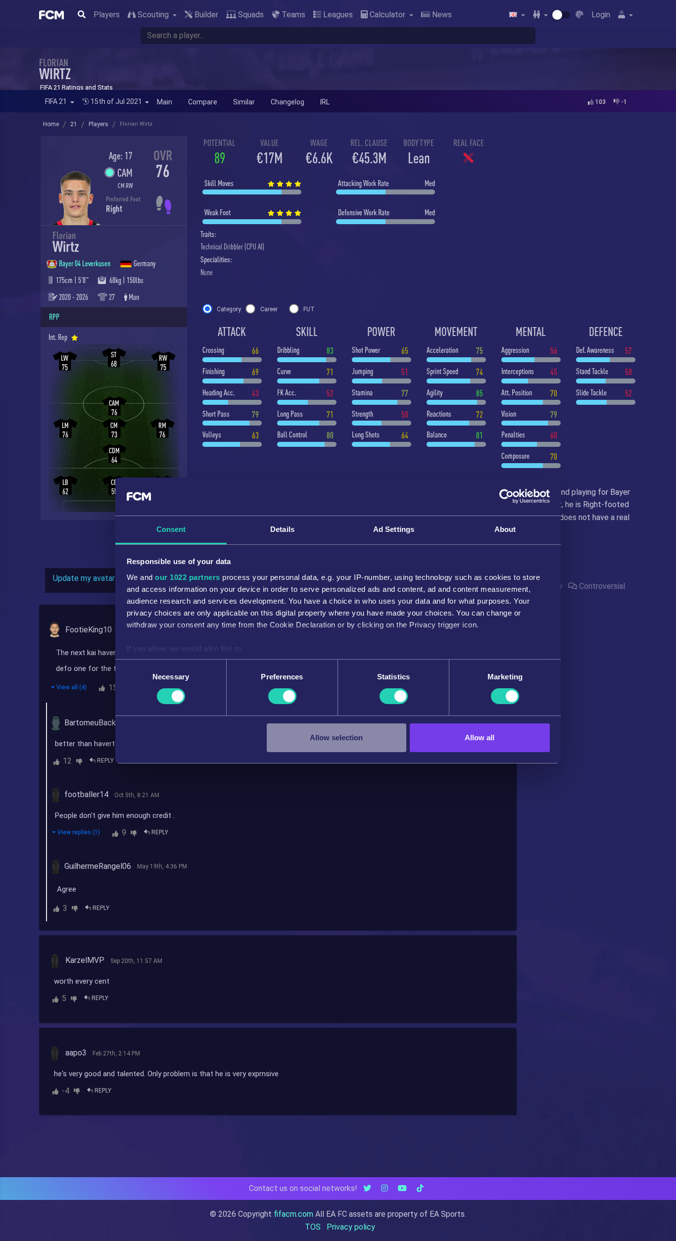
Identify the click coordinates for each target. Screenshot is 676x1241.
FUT (309, 309)
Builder (205, 14)
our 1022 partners (187, 577)
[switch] (282, 696)
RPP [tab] (54, 316)
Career (269, 309)
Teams (292, 14)
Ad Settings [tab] (393, 529)
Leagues (337, 14)
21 (73, 124)
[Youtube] (402, 1188)
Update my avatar (84, 578)
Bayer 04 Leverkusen (85, 263)
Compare (202, 102)
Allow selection (336, 737)
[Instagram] (384, 1188)
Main (164, 102)
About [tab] (505, 529)
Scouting (153, 14)
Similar (244, 102)
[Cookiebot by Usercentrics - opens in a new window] (506, 496)
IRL (325, 102)
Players (107, 14)
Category (229, 309)
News (441, 14)
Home (51, 124)
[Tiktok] (420, 1188)
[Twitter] (367, 1188)
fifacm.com (293, 1214)
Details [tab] (282, 529)
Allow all (479, 737)
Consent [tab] (171, 529)
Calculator (387, 14)
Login (600, 14)
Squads (250, 14)
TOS (313, 1227)
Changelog (287, 102)
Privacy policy (351, 1227)
